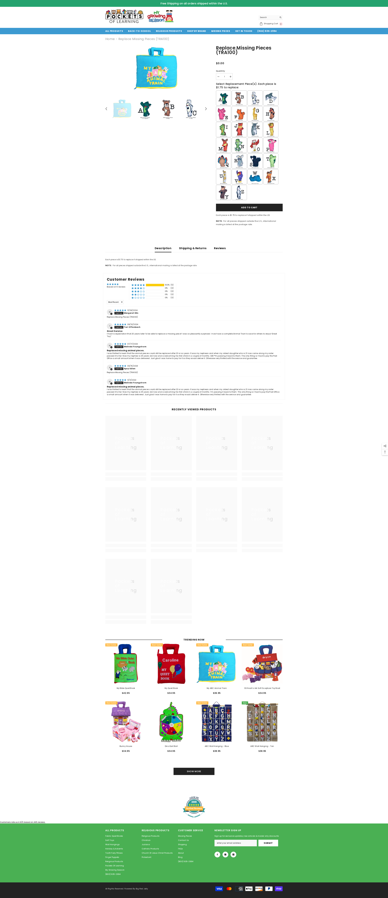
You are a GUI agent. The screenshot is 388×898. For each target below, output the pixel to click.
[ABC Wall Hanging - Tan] (262, 721)
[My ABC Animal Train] (216, 663)
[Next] (206, 108)
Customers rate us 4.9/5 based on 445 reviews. (22, 822)
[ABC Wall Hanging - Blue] (216, 721)
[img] (120, 310)
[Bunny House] (125, 721)
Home (110, 39)
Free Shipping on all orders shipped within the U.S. (194, 3)
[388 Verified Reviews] (194, 819)
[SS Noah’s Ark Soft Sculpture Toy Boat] (262, 663)
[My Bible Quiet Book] (125, 663)
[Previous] (106, 108)
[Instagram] (225, 854)
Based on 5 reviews (116, 287)
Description (163, 248)
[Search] (270, 17)
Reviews (220, 248)
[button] (138, 285)
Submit (268, 843)
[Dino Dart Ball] (171, 721)
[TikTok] (233, 854)
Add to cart (249, 207)
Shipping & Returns (192, 248)
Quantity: (220, 71)
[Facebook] (217, 854)
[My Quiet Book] (171, 663)
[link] (125, 474)
